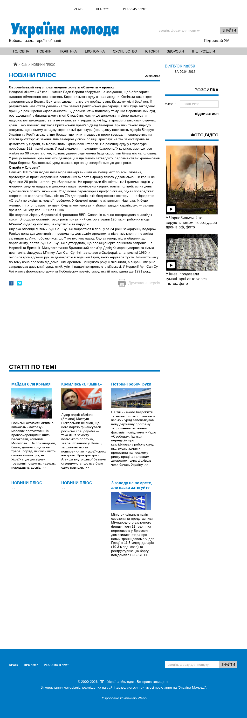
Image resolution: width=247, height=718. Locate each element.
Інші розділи (203, 51)
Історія (152, 51)
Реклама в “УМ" (134, 9)
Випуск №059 (180, 66)
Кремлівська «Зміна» (81, 384)
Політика (68, 51)
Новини (44, 51)
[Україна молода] (64, 29)
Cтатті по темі (32, 366)
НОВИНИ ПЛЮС (26, 483)
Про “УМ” (102, 9)
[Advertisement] (84, 325)
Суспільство (125, 51)
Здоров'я (175, 51)
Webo (142, 698)
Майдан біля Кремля (30, 384)
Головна (21, 51)
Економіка (95, 51)
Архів (78, 9)
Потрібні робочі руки (131, 384)
